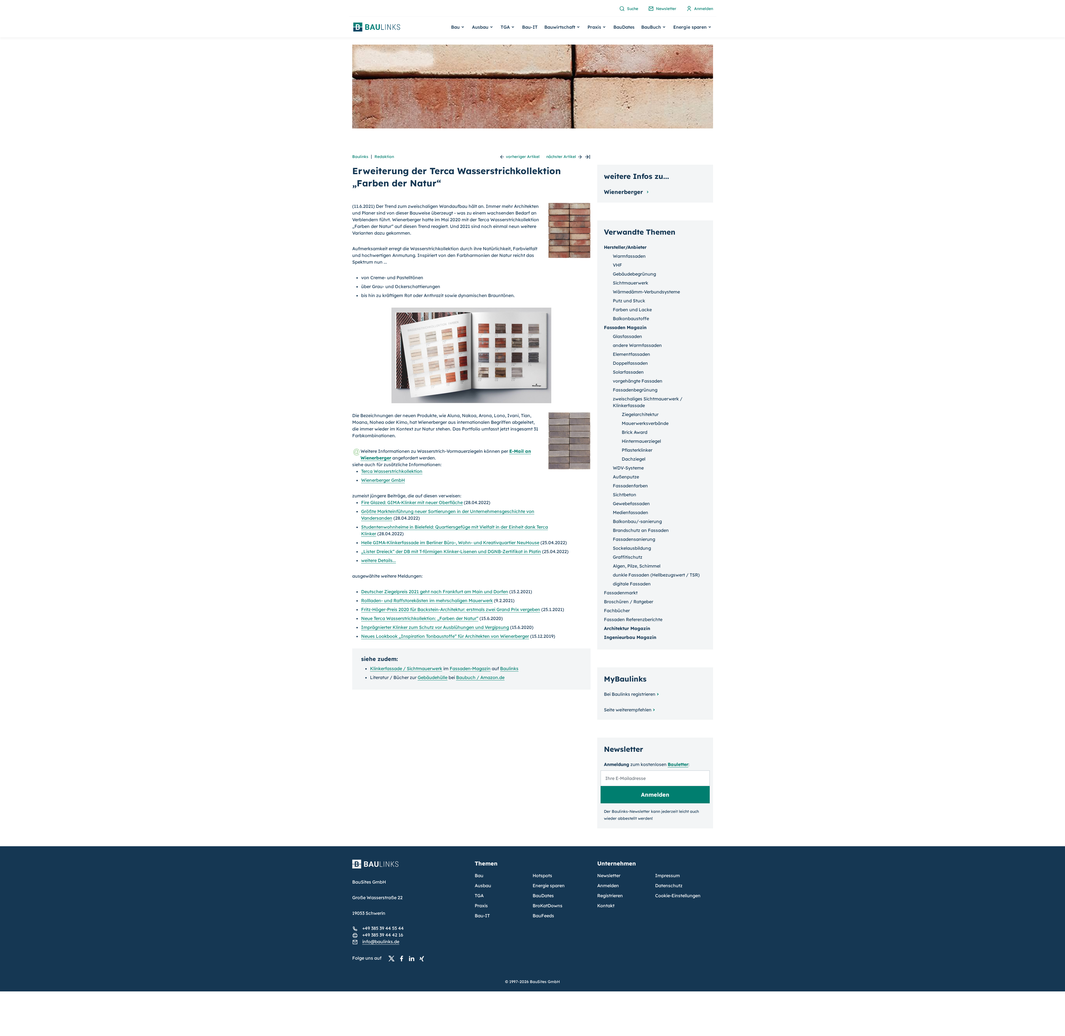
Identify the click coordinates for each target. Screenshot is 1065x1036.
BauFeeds (543, 915)
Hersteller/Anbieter (625, 247)
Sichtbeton (624, 494)
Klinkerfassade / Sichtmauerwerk (406, 668)
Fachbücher (617, 610)
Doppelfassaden (630, 363)
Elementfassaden (631, 354)
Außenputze (626, 477)
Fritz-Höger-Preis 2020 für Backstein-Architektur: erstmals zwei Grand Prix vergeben (450, 609)
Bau (479, 875)
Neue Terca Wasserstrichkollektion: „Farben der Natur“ (419, 618)
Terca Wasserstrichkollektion (391, 471)
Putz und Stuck (629, 300)
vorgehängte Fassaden (637, 381)
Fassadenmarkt (621, 592)
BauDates (624, 27)
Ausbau (483, 885)
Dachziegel (633, 459)
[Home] (410, 867)
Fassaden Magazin (625, 327)
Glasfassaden (627, 336)
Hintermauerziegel (641, 441)
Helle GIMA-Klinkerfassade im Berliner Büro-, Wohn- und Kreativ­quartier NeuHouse (450, 542)
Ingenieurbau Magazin (630, 637)
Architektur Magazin (627, 628)
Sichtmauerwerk (630, 283)
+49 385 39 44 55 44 (383, 928)
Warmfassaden (629, 256)
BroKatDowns (547, 905)
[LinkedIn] (413, 958)
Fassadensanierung (634, 539)
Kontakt (605, 905)
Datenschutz (668, 885)
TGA (479, 895)
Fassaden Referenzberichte (633, 619)
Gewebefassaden (631, 503)
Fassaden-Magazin (470, 668)
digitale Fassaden (632, 584)
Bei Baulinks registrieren (629, 694)
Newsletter (608, 875)
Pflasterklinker (637, 450)
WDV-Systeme (628, 468)
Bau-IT (530, 27)
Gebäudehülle (432, 677)
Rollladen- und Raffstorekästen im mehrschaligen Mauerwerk (427, 600)
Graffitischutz (627, 557)
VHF (617, 265)
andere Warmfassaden (637, 345)
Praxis (481, 905)
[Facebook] (403, 958)
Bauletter (678, 764)
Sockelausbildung (632, 548)
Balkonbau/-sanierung (637, 521)
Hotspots (542, 875)
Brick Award (634, 432)
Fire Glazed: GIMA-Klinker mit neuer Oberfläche (412, 502)
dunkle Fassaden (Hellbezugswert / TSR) (656, 575)
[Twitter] (393, 958)
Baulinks (360, 156)
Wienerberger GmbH (383, 480)
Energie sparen (549, 885)
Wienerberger (624, 191)
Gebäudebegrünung (634, 274)
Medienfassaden (630, 512)
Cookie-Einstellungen (678, 895)
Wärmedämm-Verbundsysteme (646, 292)
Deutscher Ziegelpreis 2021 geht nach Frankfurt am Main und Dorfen (434, 591)
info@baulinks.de (380, 941)
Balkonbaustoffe (631, 318)
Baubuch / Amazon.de (480, 677)
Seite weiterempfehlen (628, 709)
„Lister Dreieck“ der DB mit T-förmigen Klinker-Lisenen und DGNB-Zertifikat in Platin (451, 551)
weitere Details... (378, 560)
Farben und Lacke (632, 309)
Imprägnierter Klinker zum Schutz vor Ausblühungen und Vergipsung (435, 627)
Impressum (667, 875)
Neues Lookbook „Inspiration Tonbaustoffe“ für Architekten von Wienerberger (445, 636)
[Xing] (423, 958)
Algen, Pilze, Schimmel (636, 566)
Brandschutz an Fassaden (641, 530)
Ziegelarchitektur (640, 414)
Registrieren (610, 895)
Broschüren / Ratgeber (628, 601)
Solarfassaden (628, 372)
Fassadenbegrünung (635, 390)
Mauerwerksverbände (645, 423)
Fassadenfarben (630, 485)
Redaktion (384, 156)
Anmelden (608, 885)
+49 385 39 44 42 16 (382, 935)
